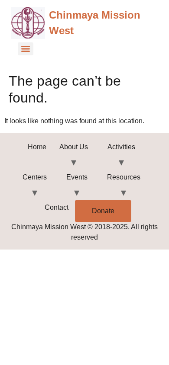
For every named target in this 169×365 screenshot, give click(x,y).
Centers (35, 177)
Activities (121, 146)
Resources (123, 177)
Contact (56, 207)
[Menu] (25, 48)
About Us (73, 146)
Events (77, 177)
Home (37, 146)
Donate (103, 211)
